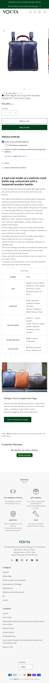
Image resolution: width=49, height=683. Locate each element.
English (23, 667)
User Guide (7, 617)
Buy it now (24, 127)
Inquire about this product (15, 167)
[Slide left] (19, 88)
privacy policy (8, 632)
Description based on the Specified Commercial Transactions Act (22, 641)
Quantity (5, 108)
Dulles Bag (7, 576)
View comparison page (17, 419)
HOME (4, 434)
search (5, 613)
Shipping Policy (9, 636)
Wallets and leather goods (13, 592)
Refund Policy (8, 628)
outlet (5, 600)
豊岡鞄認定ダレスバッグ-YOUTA (21, 679)
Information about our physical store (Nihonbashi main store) (23, 622)
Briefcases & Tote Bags (12, 584)
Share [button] (6, 163)
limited (6, 572)
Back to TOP (8, 647)
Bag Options (8, 588)
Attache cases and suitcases (14, 580)
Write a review (24, 455)
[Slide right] (29, 88)
